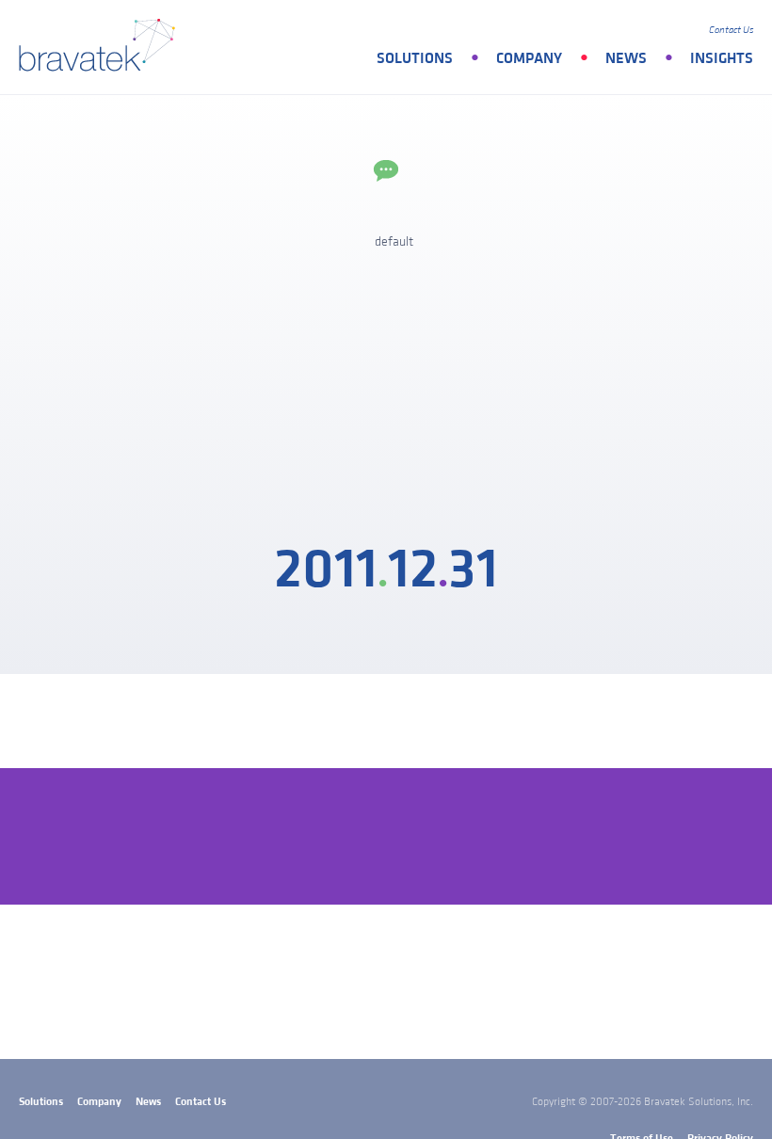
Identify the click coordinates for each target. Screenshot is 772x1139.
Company (529, 58)
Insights (721, 58)
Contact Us (731, 30)
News (626, 58)
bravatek (101, 47)
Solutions (415, 58)
